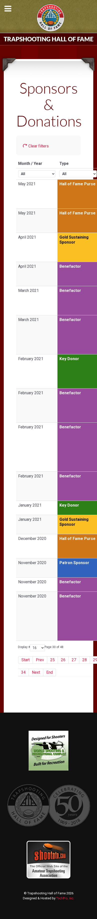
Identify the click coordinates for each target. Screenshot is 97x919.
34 (23, 672)
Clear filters (38, 146)
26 (63, 659)
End (49, 672)
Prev (40, 659)
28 (84, 659)
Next (36, 672)
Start (25, 659)
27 (74, 659)
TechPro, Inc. (65, 898)
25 (52, 659)
